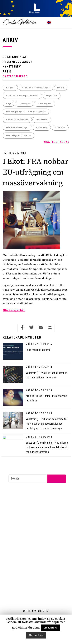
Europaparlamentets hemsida (32, 504)
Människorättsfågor (17, 127)
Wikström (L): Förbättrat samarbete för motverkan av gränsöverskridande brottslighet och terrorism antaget (46, 424)
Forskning (42, 127)
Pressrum (21, 535)
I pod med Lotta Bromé (38, 349)
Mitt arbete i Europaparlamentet (33, 559)
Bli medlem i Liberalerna (28, 517)
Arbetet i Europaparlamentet (22, 95)
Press (7, 71)
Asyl (8, 103)
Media (60, 88)
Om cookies (36, 635)
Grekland (60, 127)
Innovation (42, 119)
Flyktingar (24, 103)
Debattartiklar (15, 56)
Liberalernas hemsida (27, 510)
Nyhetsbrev (12, 66)
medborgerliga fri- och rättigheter (26, 111)
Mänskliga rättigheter (18, 135)
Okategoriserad (15, 76)
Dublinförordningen (17, 119)
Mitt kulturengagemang (28, 566)
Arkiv (18, 542)
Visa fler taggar (56, 141)
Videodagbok (44, 103)
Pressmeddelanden (17, 61)
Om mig (20, 573)
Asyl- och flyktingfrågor (36, 88)
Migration (51, 95)
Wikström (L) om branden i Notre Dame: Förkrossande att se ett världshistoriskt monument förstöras (47, 447)
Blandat (10, 88)
